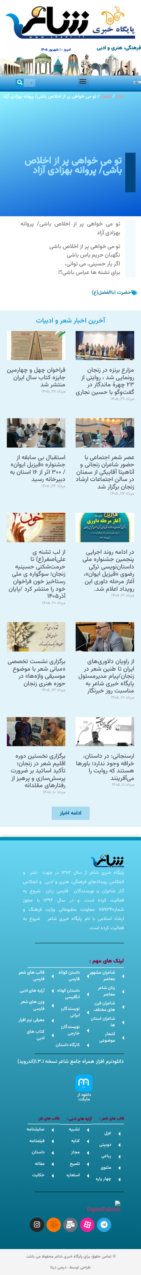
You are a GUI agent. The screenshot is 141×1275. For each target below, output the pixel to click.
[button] (83, 81)
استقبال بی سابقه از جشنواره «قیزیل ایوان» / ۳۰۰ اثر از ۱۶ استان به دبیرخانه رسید (37, 469)
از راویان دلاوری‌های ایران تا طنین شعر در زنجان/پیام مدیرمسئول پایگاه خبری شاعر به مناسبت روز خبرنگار (106, 676)
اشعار (106, 96)
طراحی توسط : (70, 1267)
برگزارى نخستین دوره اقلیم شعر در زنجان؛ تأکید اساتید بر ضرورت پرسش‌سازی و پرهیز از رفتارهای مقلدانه (38, 771)
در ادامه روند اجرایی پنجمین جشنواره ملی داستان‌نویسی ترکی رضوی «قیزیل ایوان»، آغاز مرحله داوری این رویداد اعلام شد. (108, 571)
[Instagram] (37, 1225)
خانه (120, 96)
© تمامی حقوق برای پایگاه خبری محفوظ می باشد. (71, 1256)
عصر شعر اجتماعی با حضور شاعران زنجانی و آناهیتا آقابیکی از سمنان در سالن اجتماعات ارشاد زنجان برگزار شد (105, 472)
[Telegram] (104, 1225)
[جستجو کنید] (20, 83)
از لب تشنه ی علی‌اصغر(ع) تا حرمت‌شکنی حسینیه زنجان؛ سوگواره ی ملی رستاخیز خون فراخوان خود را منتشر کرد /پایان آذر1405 (37, 575)
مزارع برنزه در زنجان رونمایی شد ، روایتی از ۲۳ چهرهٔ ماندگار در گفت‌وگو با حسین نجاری (105, 381)
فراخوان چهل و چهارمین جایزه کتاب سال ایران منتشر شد (36, 378)
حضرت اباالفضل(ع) (111, 293)
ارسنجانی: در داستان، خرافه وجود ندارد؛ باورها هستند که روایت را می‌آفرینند (105, 767)
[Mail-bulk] (70, 1225)
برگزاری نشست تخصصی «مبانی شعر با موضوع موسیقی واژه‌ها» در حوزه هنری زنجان (36, 673)
